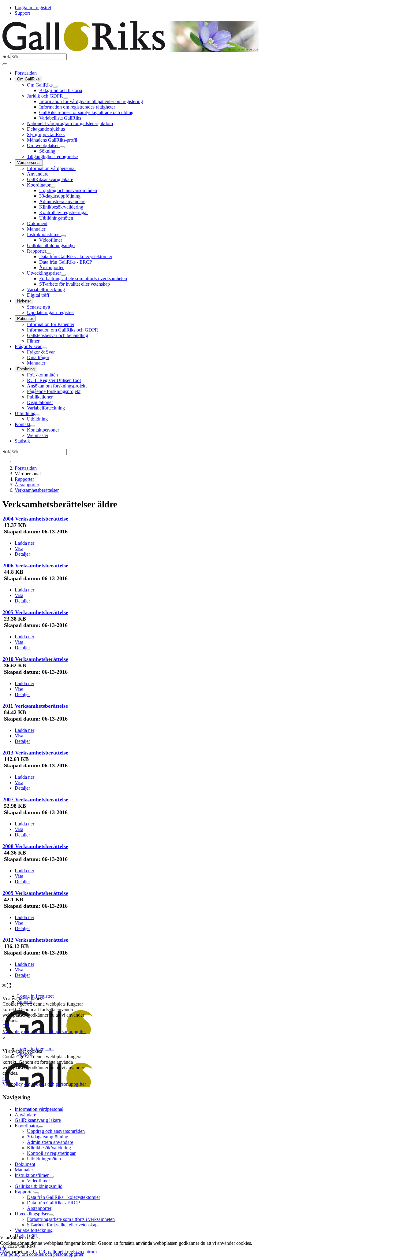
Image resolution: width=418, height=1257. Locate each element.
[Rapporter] (48, 253)
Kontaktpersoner (43, 429)
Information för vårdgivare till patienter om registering (91, 101)
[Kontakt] (32, 426)
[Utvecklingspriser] (63, 275)
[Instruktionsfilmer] (63, 236)
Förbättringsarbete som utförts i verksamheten (83, 278)
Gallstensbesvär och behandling (57, 335)
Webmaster (37, 435)
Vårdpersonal (28, 162)
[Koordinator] (52, 186)
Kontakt (22, 424)
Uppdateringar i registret (50, 312)
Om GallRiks (28, 79)
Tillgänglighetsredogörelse (52, 156)
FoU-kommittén (42, 374)
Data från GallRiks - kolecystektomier (75, 256)
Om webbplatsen (43, 145)
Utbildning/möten (56, 218)
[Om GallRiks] (55, 86)
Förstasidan (26, 73)
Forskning (26, 369)
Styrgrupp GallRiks (46, 134)
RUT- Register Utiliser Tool (54, 380)
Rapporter (36, 251)
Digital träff (38, 295)
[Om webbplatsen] (62, 147)
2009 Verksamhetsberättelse (35, 893)
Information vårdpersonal (51, 168)
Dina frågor (38, 357)
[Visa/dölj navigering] (4, 64)
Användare (37, 173)
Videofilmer (50, 240)
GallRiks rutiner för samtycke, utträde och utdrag (86, 112)
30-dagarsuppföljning (59, 195)
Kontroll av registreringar (63, 212)
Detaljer (22, 554)
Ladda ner (24, 543)
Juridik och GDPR (45, 95)
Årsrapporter (51, 267)
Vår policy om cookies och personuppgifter (42, 1254)
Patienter (25, 318)
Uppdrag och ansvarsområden (68, 190)
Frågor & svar (28, 346)
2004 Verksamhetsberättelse (35, 519)
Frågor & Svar (41, 351)
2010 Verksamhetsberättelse (35, 659)
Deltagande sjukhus (46, 129)
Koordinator (38, 184)
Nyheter (24, 301)
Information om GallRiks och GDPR (62, 329)
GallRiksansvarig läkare (50, 179)
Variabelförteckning (46, 289)
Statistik (22, 440)
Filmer (33, 340)
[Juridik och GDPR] (65, 97)
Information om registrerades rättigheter (77, 106)
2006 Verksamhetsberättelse (35, 565)
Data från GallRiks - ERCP (65, 262)
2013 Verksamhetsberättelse (35, 753)
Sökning (47, 151)
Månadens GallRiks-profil (52, 140)
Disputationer (40, 402)
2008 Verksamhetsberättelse (35, 846)
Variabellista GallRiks (60, 118)
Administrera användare (62, 201)
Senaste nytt (38, 307)
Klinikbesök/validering (61, 207)
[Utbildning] (37, 415)
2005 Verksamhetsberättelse (35, 612)
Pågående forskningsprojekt (53, 391)
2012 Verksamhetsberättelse (35, 940)
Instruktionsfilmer (44, 234)
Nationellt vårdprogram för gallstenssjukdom (70, 123)
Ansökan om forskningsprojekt (57, 385)
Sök (6, 56)
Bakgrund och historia (60, 90)
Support (22, 13)
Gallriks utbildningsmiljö (51, 245)
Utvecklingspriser (44, 273)
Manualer (36, 229)
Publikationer (40, 396)
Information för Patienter (50, 324)
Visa (19, 548)
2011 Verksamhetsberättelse (35, 706)
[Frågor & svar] (44, 348)
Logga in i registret (33, 7)
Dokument (37, 223)
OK (3, 1248)
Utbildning (25, 413)
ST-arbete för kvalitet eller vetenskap (74, 284)
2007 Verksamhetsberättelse (35, 799)
